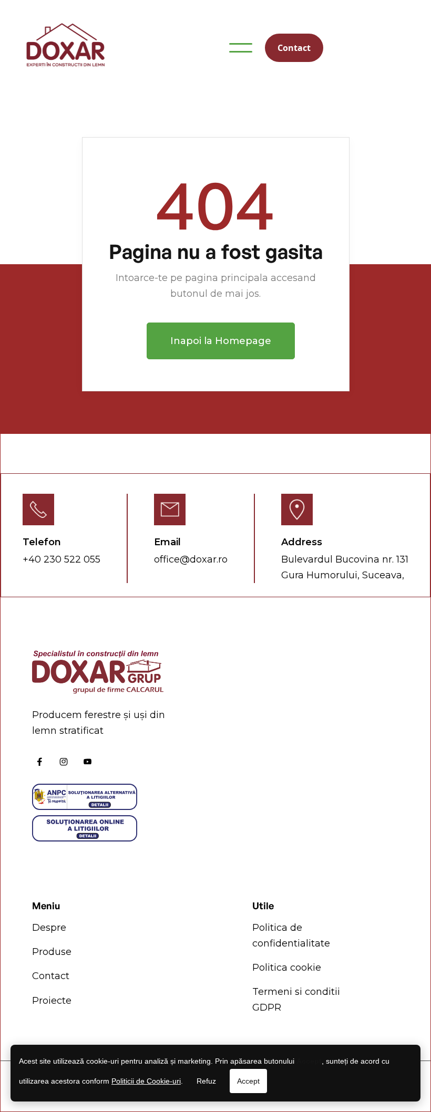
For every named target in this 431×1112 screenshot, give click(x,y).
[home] (65, 47)
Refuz (206, 1081)
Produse (51, 952)
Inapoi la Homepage (220, 341)
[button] (240, 48)
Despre (49, 927)
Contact (294, 48)
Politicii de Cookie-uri (146, 1081)
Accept (248, 1081)
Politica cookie (286, 967)
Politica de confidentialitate (291, 935)
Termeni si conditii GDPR (296, 999)
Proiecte (51, 1000)
